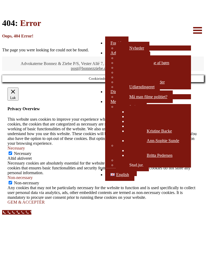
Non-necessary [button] (20, 177)
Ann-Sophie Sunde (163, 140)
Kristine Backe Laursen (149, 133)
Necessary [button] (16, 148)
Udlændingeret (141, 87)
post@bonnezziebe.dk (89, 68)
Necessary (22, 153)
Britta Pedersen (159, 155)
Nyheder (136, 48)
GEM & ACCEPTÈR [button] (26, 202)
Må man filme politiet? (148, 96)
